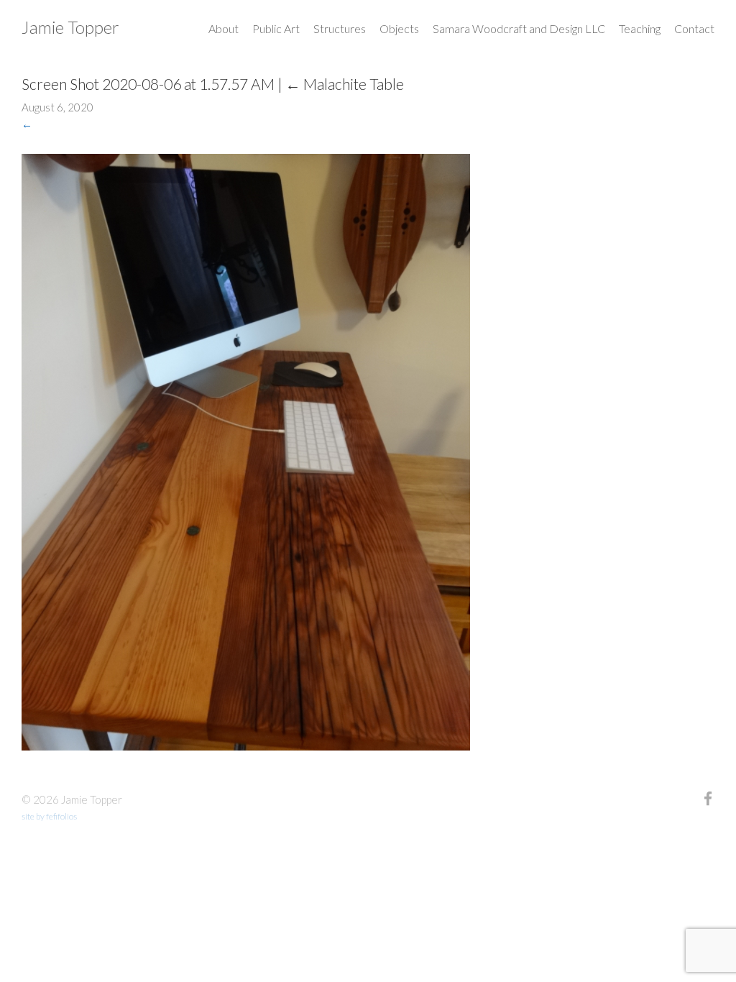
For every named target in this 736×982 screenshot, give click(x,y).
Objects (399, 28)
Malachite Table (344, 84)
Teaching (640, 28)
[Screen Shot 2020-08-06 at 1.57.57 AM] (246, 746)
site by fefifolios (49, 816)
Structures (339, 28)
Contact (694, 28)
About (223, 28)
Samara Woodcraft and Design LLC (519, 28)
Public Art (276, 28)
